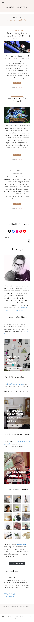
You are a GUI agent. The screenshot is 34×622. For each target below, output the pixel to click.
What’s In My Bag (17, 170)
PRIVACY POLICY (10, 594)
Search (6, 238)
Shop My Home (27, 607)
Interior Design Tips (7, 607)
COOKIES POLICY (10, 596)
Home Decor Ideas (24, 606)
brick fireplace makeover (15, 384)
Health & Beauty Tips (17, 30)
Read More (17, 82)
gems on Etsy (22, 544)
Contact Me (6, 606)
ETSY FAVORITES (17, 563)
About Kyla (14, 606)
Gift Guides (18, 607)
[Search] (29, 241)
